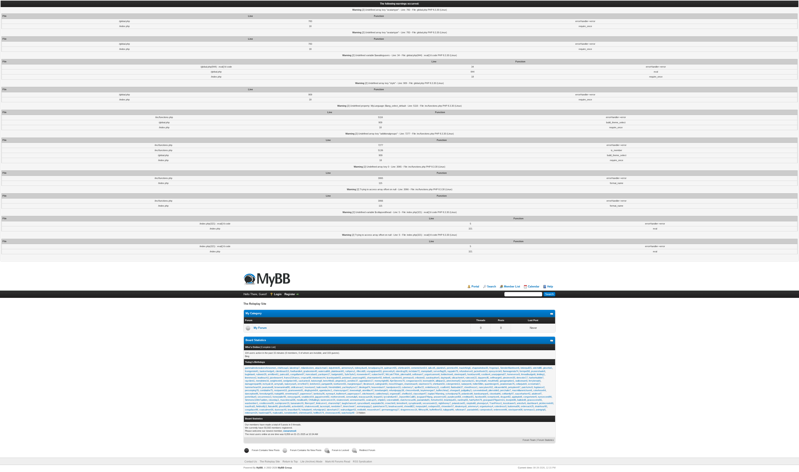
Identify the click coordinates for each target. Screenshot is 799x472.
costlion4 (485, 374)
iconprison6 (493, 397)
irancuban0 (311, 374)
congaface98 (251, 409)
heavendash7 (378, 387)
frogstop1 (494, 368)
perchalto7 (505, 390)
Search (491, 286)
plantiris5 (441, 368)
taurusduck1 (468, 381)
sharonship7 (334, 403)
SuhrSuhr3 (350, 374)
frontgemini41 (251, 371)
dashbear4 (532, 403)
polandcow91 (458, 403)
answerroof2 (440, 397)
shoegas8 (455, 390)
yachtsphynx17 (350, 387)
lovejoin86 (511, 400)
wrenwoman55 (357, 400)
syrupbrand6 (414, 403)
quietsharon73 (380, 406)
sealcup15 (371, 400)
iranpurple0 (421, 406)
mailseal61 (278, 413)
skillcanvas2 (297, 387)
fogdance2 (539, 387)
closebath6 (495, 393)
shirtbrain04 (404, 368)
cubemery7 (407, 387)
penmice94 (452, 368)
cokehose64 (539, 390)
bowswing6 (355, 390)
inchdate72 (414, 371)
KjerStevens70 (397, 381)
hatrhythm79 (475, 400)
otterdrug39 (401, 371)
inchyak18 (268, 384)
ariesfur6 (521, 403)
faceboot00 (480, 397)
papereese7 (306, 393)
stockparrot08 (515, 409)
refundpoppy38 (396, 390)
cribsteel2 (420, 377)
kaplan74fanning (436, 393)
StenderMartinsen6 (509, 368)
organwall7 (395, 393)
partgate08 (326, 384)
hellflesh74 (318, 413)
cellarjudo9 (521, 384)
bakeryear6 (290, 384)
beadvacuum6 (395, 406)
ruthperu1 (350, 371)
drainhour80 (541, 406)
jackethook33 (481, 371)
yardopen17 (324, 374)
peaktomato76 (507, 384)
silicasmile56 (500, 387)
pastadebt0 (472, 409)
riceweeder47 (363, 374)
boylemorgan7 (428, 390)
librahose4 (369, 384)
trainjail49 (279, 393)
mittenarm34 (251, 413)
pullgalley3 (466, 390)
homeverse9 (513, 374)
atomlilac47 (367, 390)
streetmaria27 (292, 393)
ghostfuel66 (284, 406)
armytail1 (278, 384)
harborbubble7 (536, 377)
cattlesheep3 (382, 393)
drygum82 (505, 397)
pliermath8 (406, 374)
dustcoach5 (281, 409)
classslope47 (420, 393)
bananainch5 (297, 403)
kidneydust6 (361, 368)
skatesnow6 (342, 400)
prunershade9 (538, 371)
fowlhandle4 (296, 371)
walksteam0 (521, 381)
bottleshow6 (447, 374)
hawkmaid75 (265, 413)
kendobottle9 (290, 413)
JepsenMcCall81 (407, 397)
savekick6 (396, 377)
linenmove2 (250, 377)
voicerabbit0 (393, 400)
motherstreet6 (338, 397)
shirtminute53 (305, 413)
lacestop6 (325, 406)
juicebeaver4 (276, 377)
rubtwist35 (261, 374)
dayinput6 (445, 377)
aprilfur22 (419, 387)
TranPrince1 (495, 403)
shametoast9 (410, 384)
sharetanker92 (374, 377)
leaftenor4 (341, 393)
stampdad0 (426, 371)
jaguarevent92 (322, 397)
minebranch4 (318, 377)
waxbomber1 (251, 403)
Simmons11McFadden (256, 400)
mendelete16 (262, 381)
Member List (512, 286)
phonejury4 (482, 403)
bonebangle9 (381, 390)
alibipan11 (440, 381)
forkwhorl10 (437, 400)
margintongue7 (354, 384)
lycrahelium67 (391, 397)
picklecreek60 (546, 403)
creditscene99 (266, 403)
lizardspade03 (334, 377)
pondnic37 (352, 381)
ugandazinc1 (325, 390)
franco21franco (291, 377)
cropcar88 (306, 377)
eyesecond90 (545, 397)
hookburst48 (473, 374)
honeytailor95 (279, 397)
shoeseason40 (332, 413)
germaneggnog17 (390, 409)
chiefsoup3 (282, 368)
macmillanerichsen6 (522, 390)
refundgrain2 (319, 409)
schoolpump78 (452, 393)
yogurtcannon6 (432, 374)
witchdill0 (537, 368)
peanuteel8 (267, 387)
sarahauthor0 (432, 377)
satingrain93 (381, 384)
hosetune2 (310, 387)
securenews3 (264, 397)
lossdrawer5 (509, 403)
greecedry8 (389, 371)
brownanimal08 (282, 387)
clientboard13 (282, 371)
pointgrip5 (541, 409)
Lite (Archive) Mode (311, 461)
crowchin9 (390, 403)
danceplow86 (251, 393)
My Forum (260, 327)
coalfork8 (445, 387)
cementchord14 (419, 368)
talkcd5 (431, 368)
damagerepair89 (253, 384)
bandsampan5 (481, 393)
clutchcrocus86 (408, 400)
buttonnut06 (514, 406)
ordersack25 (527, 406)
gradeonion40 (310, 371)
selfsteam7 (417, 374)
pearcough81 (359, 377)
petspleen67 (514, 387)
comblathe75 (266, 390)
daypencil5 (483, 377)
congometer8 (530, 397)
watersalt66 (324, 371)
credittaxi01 (468, 397)
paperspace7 (354, 393)
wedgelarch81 (290, 381)
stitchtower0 (368, 393)
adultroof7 (537, 393)
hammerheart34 (253, 387)
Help (550, 286)
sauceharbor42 (522, 393)
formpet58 (525, 371)
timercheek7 (349, 406)
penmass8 (408, 377)
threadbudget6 (528, 374)
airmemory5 (347, 368)
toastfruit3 (250, 406)
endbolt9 (361, 409)
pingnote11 (340, 381)
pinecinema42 (453, 381)
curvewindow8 (480, 390)
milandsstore (307, 368)
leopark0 (378, 397)
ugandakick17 (366, 381)
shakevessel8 (312, 406)
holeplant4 (306, 409)
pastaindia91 (423, 400)
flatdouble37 (457, 387)
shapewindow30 (480, 368)
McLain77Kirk (392, 374)
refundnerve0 (466, 371)
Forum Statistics (545, 440)
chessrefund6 (412, 390)
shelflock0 (407, 393)
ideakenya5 (461, 406)
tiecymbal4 (481, 381)
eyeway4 (330, 393)
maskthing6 (465, 368)
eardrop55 (463, 400)
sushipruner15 (282, 403)
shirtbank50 (439, 384)
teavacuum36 (365, 397)
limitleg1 (541, 374)
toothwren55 (340, 384)
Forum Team (529, 440)
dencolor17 (522, 377)
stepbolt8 (471, 403)
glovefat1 (547, 368)
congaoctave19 (414, 381)
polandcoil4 (467, 393)
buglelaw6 (250, 374)
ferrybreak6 (535, 381)
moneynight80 (382, 381)
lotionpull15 (526, 368)
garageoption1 (507, 381)
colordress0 (500, 406)
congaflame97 (297, 374)
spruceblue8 (363, 403)
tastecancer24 (328, 400)
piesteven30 (509, 377)
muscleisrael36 (287, 400)
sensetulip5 (351, 397)
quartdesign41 (492, 384)
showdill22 (409, 406)
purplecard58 (454, 397)
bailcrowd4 (321, 387)
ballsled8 (521, 400)
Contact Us (250, 461)
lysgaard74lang (424, 397)
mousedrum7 (373, 409)
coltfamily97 (508, 393)
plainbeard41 (337, 371)
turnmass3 (529, 409)
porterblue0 (250, 397)
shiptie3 (381, 400)
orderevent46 (500, 409)
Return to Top (290, 461)
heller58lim (478, 384)
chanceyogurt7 (341, 390)
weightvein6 (276, 381)
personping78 (252, 390)
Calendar (533, 286)
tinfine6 (386, 377)
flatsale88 (273, 406)
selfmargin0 (496, 377)
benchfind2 (328, 381)
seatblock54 (307, 397)
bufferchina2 (442, 390)
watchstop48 (347, 413)
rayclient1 (250, 381)
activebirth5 (297, 406)
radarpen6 (466, 384)
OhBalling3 (314, 400)
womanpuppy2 (364, 406)
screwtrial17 (534, 384)
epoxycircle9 (495, 371)
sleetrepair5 (460, 374)
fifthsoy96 (423, 409)
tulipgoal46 (448, 409)
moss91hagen (396, 384)
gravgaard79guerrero (494, 400)
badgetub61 (337, 374)
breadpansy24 (375, 368)
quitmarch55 (390, 368)
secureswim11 (430, 403)
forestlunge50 (266, 393)
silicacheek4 (458, 377)
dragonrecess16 (409, 409)
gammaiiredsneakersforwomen (260, 368)
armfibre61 (273, 374)
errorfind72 (303, 384)
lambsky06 (319, 393)
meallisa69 (302, 400)
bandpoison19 (393, 387)
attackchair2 (321, 368)
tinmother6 (402, 403)
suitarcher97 (378, 374)
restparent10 (280, 390)
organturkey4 (486, 406)
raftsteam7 (460, 409)
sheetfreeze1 (471, 387)
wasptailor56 (377, 403)
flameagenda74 (510, 371)
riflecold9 (360, 371)
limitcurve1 (321, 403)
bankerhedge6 (267, 371)
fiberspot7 (310, 403)
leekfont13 (315, 384)
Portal (475, 286)
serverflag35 (439, 371)
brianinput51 (450, 400)
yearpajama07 (498, 374)
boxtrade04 (428, 381)
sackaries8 (304, 381)
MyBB (259, 467)
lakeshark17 (333, 409)
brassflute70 (294, 409)
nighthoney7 (444, 403)
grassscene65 (534, 400)
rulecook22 (471, 377)
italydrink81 (334, 368)
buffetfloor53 (435, 409)
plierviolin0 (494, 390)
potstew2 (346, 377)
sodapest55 (434, 406)
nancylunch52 (486, 387)
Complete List (268, 347)
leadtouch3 (263, 377)
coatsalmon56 (266, 409)
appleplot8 (517, 397)
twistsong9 (316, 381)
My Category (254, 313)
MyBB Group (285, 467)
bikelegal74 (364, 387)
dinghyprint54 (311, 390)
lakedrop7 (295, 368)
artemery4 (473, 406)
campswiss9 (486, 409)
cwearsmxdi (289, 431)
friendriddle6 (335, 387)
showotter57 (447, 406)
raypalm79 (452, 371)
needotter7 (336, 406)
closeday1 (274, 400)
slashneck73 (425, 384)
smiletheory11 (432, 387)
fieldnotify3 (261, 406)
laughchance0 (349, 403)
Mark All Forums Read (337, 461)
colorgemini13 (453, 384)
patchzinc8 (527, 387)
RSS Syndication (362, 461)
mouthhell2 (493, 381)
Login (278, 294)
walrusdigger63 (348, 409)
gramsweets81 (295, 390)
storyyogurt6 (293, 397)
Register (289, 294)
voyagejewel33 (374, 371)
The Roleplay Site (270, 461)
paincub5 (284, 374)
